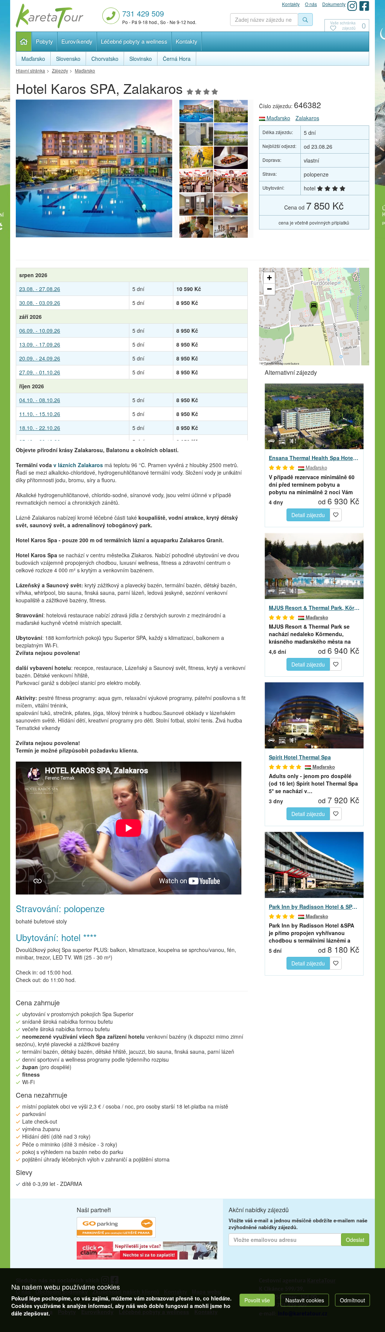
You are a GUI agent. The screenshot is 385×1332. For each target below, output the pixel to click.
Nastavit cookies (304, 1300)
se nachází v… (313, 783)
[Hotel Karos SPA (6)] (231, 204)
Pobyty (44, 41)
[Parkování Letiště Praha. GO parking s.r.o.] (116, 1228)
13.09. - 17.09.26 (39, 344)
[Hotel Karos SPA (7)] (196, 204)
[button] (313, 308)
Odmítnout (352, 1300)
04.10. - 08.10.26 (39, 400)
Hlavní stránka (24, 41)
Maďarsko (277, 118)
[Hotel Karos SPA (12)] (231, 134)
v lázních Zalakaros (78, 465)
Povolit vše (257, 1300)
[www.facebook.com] (364, 6)
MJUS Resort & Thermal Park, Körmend (314, 607)
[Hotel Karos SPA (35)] (196, 227)
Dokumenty (334, 4)
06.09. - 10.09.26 (39, 330)
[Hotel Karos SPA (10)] (231, 157)
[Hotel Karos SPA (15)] (231, 111)
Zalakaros (307, 118)
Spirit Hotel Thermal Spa (300, 757)
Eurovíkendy (76, 41)
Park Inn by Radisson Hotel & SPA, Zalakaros (314, 906)
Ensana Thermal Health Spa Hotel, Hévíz (314, 458)
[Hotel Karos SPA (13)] (196, 134)
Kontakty (186, 41)
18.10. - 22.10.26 (39, 427)
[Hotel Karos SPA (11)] (196, 157)
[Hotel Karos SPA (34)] (231, 227)
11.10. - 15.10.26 (39, 414)
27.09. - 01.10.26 (39, 372)
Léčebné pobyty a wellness (134, 41)
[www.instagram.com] (352, 6)
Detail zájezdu (308, 515)
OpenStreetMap (273, 363)
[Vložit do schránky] (336, 514)
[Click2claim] (147, 1251)
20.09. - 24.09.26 (39, 358)
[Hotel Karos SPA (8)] (231, 181)
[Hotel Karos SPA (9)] (196, 181)
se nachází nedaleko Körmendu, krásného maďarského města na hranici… (310, 634)
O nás (311, 4)
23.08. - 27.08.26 (39, 289)
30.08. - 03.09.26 (39, 302)
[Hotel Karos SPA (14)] (118, 168)
